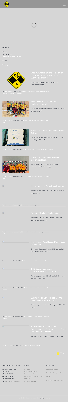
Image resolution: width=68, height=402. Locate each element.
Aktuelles (34, 91)
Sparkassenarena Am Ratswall (11, 56)
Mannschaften (5, 93)
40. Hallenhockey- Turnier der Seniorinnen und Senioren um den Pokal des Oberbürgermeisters (48, 329)
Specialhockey (18, 93)
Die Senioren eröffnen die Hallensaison (47, 186)
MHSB (48, 376)
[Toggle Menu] (64, 5)
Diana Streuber (8, 91)
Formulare (27, 378)
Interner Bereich (30, 381)
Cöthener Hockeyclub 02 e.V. (33, 398)
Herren (47, 91)
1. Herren (24, 91)
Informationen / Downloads (32, 374)
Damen (39, 91)
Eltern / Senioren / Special (34, 120)
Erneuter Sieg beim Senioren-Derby (46, 213)
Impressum (27, 369)
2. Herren (29, 91)
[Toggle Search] (60, 5)
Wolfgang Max (6, 65)
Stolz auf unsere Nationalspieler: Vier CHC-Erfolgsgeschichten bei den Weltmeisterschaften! (47, 75)
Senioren (12, 93)
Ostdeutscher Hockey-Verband (55, 380)
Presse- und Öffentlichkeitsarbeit (33, 376)
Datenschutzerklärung (30, 371)
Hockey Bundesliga (52, 369)
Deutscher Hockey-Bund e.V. (54, 373)
